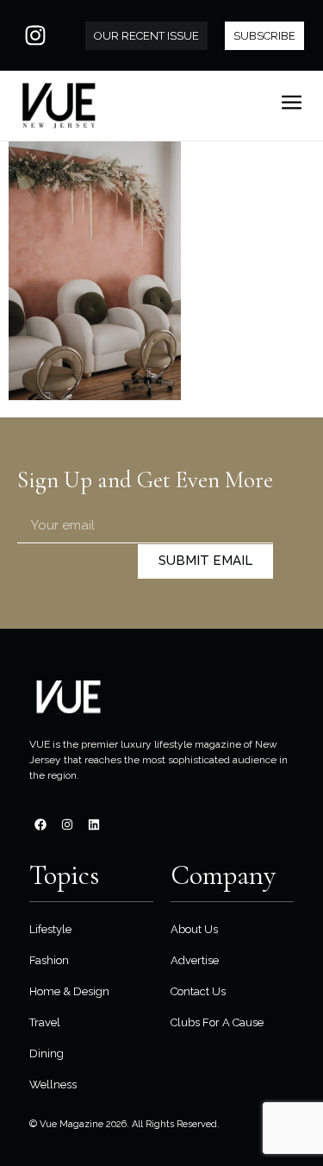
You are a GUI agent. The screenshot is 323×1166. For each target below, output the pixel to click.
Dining (46, 1053)
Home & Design (69, 991)
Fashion (49, 960)
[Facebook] (40, 824)
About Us (194, 929)
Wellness (53, 1084)
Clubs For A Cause (217, 1022)
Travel (44, 1022)
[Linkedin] (94, 824)
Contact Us (198, 991)
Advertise (195, 960)
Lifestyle (50, 929)
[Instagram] (35, 35)
